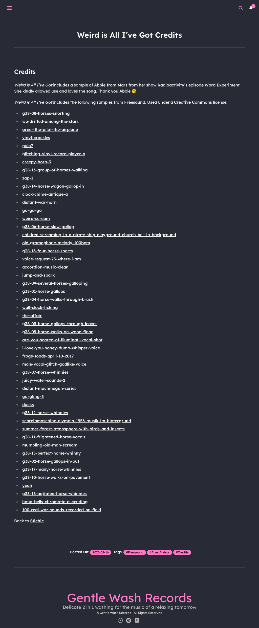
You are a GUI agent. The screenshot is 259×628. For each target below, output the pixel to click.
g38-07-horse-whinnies (45, 372)
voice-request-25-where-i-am (51, 258)
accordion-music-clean (45, 267)
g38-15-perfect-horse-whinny (51, 453)
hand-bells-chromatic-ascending (55, 501)
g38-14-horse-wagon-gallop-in (53, 186)
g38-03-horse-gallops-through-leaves (59, 323)
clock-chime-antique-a (45, 194)
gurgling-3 (33, 396)
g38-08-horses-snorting (46, 113)
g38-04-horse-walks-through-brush (57, 299)
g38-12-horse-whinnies (45, 412)
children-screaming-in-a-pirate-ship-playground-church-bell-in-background (99, 234)
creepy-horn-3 (36, 161)
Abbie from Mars (110, 84)
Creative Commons (193, 102)
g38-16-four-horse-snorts (47, 250)
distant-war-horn (39, 202)
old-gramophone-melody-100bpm (56, 242)
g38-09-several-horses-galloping (55, 283)
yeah (27, 485)
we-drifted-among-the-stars (50, 121)
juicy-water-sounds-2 (43, 380)
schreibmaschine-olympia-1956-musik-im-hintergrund (76, 420)
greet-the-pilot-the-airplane (50, 129)
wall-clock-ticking (40, 307)
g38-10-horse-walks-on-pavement (56, 477)
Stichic (37, 520)
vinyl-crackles (36, 137)
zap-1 (27, 178)
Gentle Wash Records (129, 597)
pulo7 (27, 145)
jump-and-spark (38, 275)
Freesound (134, 102)
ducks (28, 404)
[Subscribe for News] (137, 620)
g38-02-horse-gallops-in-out (50, 461)
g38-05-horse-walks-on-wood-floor (57, 331)
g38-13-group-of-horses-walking (55, 169)
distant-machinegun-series (49, 388)
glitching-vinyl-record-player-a (53, 153)
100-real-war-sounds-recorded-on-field (61, 509)
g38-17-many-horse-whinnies (51, 469)
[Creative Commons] (120, 620)
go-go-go (32, 210)
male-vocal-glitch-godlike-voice (54, 364)
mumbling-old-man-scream (49, 444)
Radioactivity (171, 84)
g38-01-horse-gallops (43, 291)
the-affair (32, 315)
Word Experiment (222, 84)
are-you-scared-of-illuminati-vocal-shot (62, 339)
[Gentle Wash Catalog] (128, 620)
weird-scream (36, 218)
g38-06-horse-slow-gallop (48, 226)
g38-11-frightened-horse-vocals (53, 436)
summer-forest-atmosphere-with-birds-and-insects (73, 428)
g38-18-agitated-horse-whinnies (54, 493)
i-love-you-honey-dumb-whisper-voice (61, 347)
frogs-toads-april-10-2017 (48, 355)
